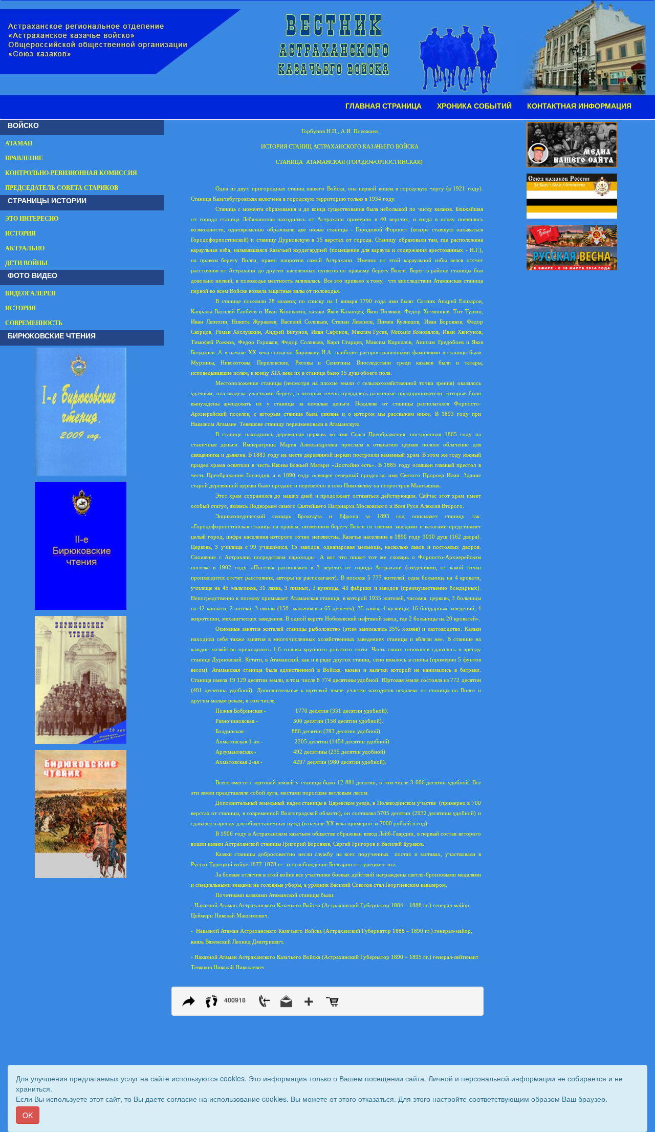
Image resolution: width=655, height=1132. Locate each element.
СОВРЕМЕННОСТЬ (33, 323)
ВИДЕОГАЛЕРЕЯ (30, 293)
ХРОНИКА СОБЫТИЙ (474, 106)
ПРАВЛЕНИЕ (24, 158)
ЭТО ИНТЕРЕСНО (31, 218)
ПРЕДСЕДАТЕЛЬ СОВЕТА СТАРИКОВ (61, 187)
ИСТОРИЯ (20, 233)
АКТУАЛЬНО (25, 248)
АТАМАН (18, 143)
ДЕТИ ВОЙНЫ (26, 263)
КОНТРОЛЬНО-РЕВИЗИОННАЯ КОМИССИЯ (71, 173)
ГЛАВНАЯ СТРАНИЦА (383, 106)
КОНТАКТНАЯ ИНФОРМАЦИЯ (579, 106)
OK (28, 1115)
